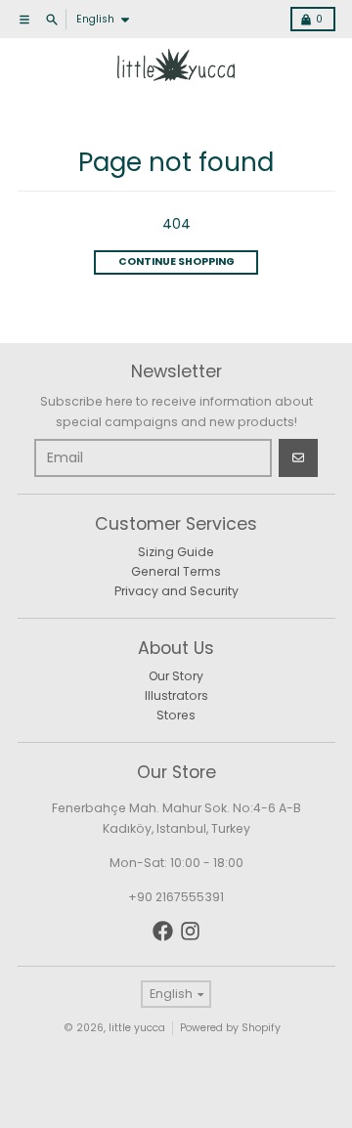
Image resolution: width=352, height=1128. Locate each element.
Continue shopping (176, 261)
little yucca (137, 1027)
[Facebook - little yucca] (163, 931)
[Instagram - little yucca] (190, 931)
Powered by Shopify (230, 1027)
